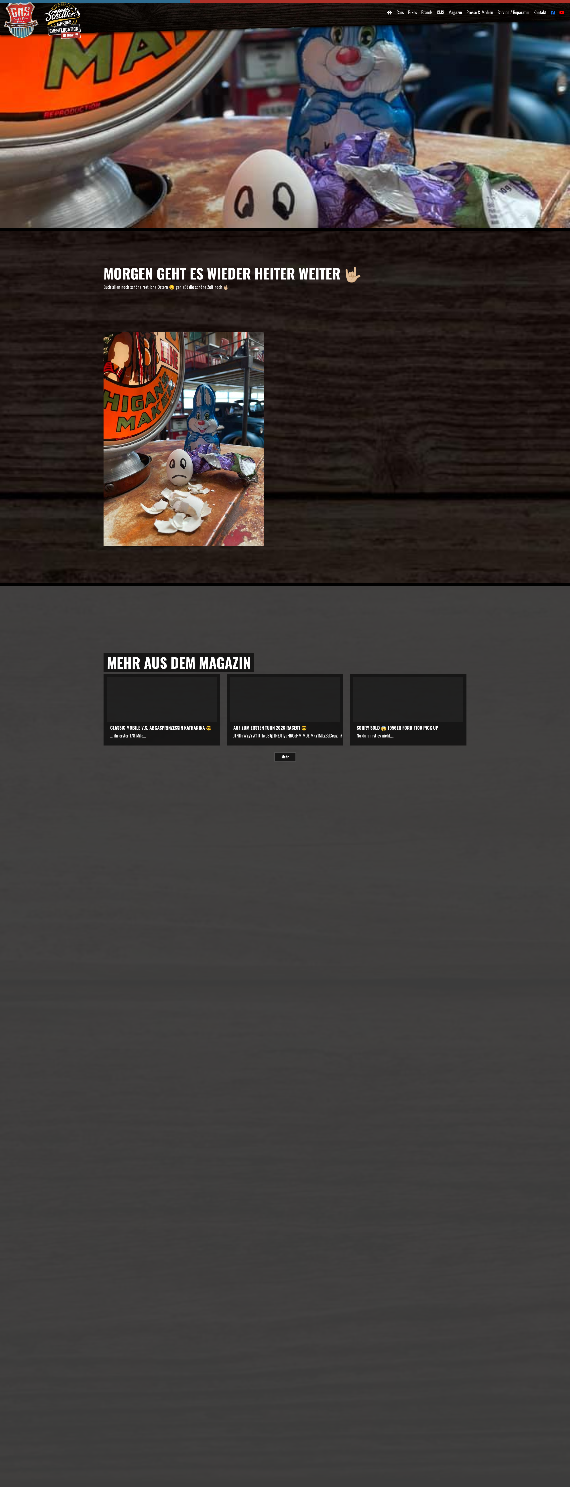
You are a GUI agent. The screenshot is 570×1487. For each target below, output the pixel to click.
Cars (400, 12)
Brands (426, 12)
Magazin (455, 12)
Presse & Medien (479, 12)
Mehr (285, 757)
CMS (440, 12)
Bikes (412, 12)
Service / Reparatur (513, 12)
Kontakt (539, 12)
